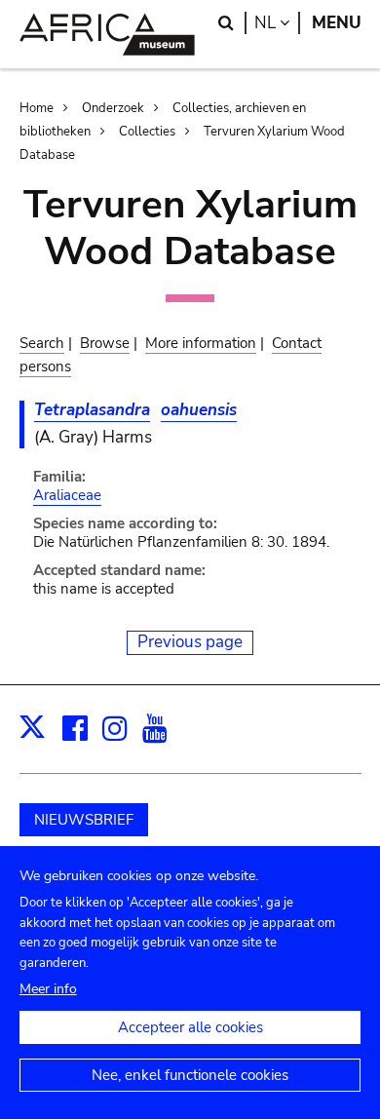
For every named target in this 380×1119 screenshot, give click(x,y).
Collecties (147, 131)
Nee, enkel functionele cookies (190, 1075)
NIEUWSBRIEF (83, 820)
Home (36, 108)
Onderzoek (113, 108)
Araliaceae (67, 495)
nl (277, 23)
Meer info (48, 989)
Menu (336, 23)
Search (41, 343)
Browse (105, 343)
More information (200, 343)
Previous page (190, 642)
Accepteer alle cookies (190, 1027)
